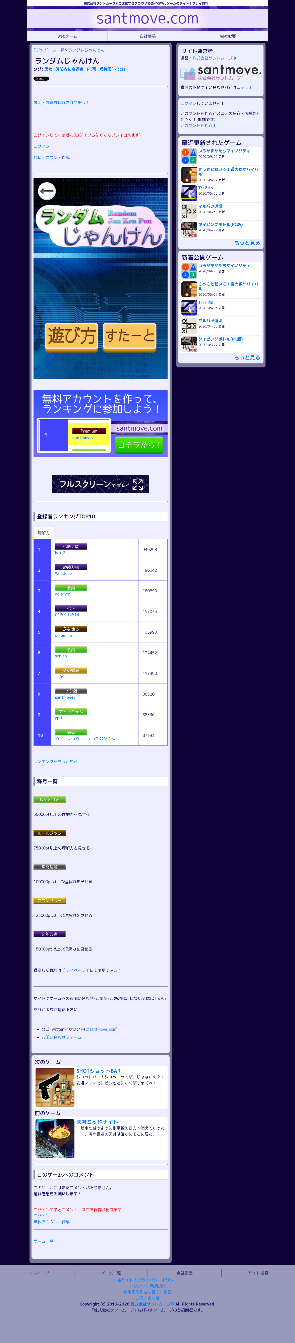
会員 (71, 588)
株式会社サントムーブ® (214, 58)
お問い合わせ (147, 1298)
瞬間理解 (50, 867)
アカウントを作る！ (198, 125)
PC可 (92, 69)
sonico (61, 656)
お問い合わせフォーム (62, 1037)
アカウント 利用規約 (147, 1286)
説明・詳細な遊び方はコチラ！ (62, 102)
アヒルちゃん (71, 711)
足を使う (71, 629)
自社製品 (148, 36)
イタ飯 (71, 691)
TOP (37, 50)
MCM (71, 608)
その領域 (71, 670)
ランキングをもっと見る (56, 761)
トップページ (37, 1273)
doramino (63, 635)
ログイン (42, 146)
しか (59, 676)
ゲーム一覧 (55, 50)
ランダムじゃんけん (86, 50)
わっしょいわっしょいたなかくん (85, 738)
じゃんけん (50, 799)
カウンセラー (50, 900)
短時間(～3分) (112, 69)
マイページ (76, 970)
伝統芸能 (71, 546)
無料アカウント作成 (52, 157)
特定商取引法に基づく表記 (147, 1292)
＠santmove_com (100, 1029)
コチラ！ (245, 87)
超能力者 (71, 567)
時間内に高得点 (70, 69)
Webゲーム (67, 36)
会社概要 (228, 36)
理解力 (44, 533)
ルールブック (50, 833)
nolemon (62, 594)
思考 (49, 69)
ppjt (59, 718)
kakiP (60, 552)
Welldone (63, 573)
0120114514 (67, 614)
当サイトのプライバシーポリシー (147, 1280)
